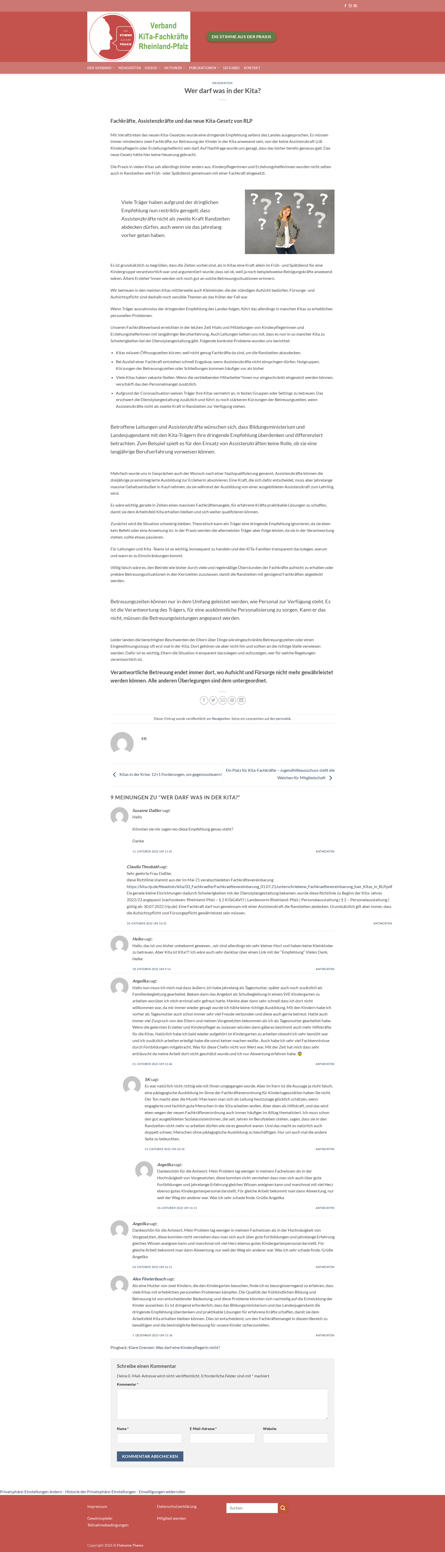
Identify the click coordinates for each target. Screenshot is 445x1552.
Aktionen (173, 68)
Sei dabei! (231, 68)
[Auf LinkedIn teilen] (241, 700)
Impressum (97, 1506)
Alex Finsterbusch (149, 1278)
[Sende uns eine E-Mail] (355, 6)
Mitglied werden (171, 1518)
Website (269, 1428)
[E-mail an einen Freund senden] (222, 700)
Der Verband (99, 68)
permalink (283, 719)
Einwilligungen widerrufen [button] (162, 1491)
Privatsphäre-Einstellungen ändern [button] (31, 1491)
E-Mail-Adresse (203, 1428)
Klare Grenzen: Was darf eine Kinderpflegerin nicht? (174, 1347)
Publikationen (202, 68)
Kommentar (128, 1384)
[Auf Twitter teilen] (213, 700)
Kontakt (252, 68)
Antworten (325, 851)
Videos (150, 68)
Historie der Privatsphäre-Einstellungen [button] (100, 1491)
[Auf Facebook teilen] (204, 700)
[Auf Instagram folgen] (350, 6)
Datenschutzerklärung (176, 1506)
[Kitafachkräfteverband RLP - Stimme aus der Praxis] (143, 37)
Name (123, 1428)
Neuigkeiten (129, 68)
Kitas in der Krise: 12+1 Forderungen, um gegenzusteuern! (170, 774)
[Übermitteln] (283, 1508)
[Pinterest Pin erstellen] (232, 700)
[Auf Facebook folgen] (345, 6)
